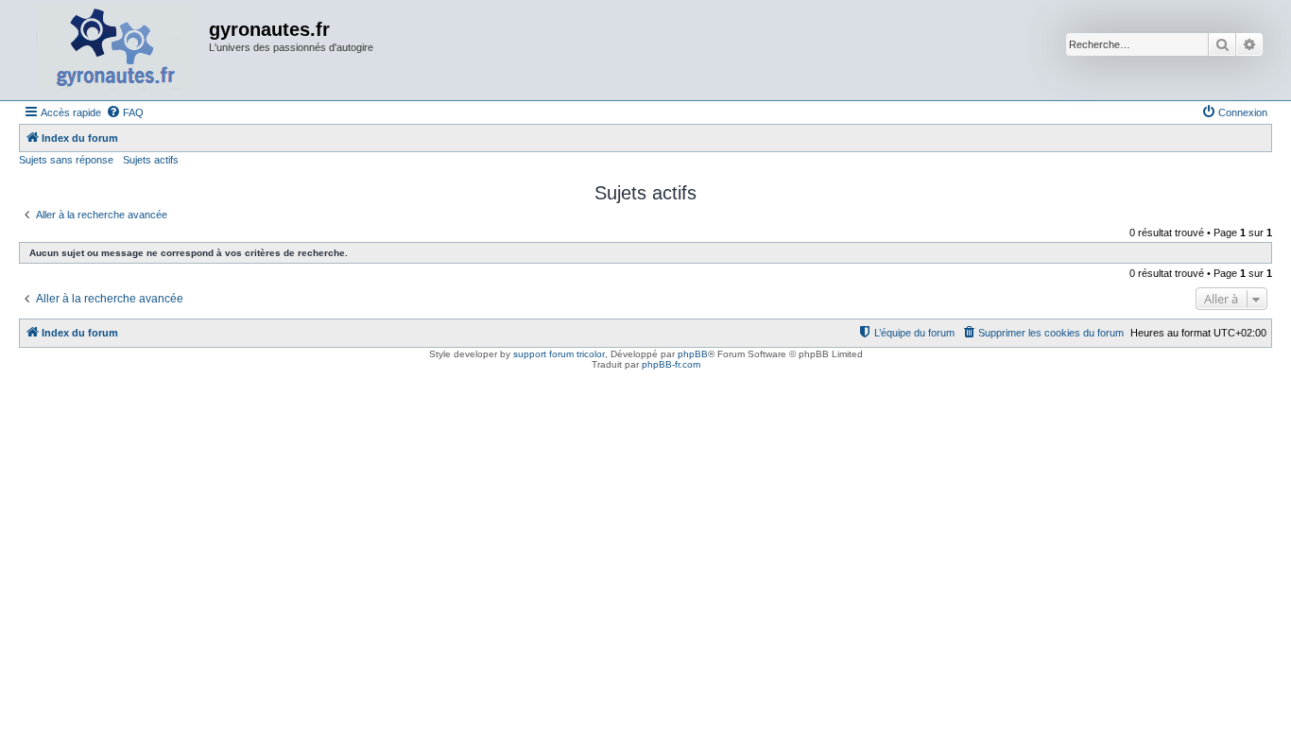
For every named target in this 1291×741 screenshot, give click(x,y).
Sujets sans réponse (66, 159)
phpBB (693, 354)
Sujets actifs (151, 159)
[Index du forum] (116, 50)
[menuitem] (125, 112)
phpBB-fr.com (671, 364)
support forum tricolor (559, 354)
